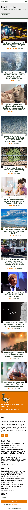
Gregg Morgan (20, 48)
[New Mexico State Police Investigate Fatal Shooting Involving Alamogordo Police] (14, 32)
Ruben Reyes (20, 268)
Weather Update (11, 235)
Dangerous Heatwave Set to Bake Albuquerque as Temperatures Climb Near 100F (14, 231)
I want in (13, 501)
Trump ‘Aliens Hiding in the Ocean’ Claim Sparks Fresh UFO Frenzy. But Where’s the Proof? (14, 294)
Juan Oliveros (17, 80)
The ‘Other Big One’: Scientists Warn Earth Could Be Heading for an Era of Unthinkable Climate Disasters (14, 354)
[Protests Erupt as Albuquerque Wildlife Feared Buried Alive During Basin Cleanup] (14, 157)
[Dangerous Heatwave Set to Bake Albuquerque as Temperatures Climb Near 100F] (14, 219)
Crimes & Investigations (11, 48)
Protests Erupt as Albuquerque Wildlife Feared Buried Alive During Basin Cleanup (14, 169)
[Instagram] (6, 435)
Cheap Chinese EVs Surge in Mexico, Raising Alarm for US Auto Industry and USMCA (12, 479)
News (11, 143)
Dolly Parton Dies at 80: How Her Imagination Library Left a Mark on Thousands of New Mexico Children (14, 324)
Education (11, 205)
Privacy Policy (14, 504)
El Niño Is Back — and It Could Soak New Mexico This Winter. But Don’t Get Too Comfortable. (12, 486)
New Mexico (11, 80)
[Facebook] (2, 435)
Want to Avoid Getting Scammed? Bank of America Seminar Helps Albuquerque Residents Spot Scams (14, 384)
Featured (11, 298)
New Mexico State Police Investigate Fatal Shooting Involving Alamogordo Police (14, 44)
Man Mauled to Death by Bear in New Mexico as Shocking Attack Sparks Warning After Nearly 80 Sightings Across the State (13, 473)
